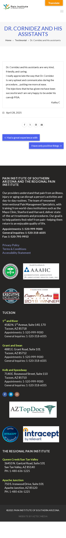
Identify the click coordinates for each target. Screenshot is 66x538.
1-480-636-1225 (19, 471)
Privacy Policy (10, 245)
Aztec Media (40, 516)
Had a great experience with (21, 137)
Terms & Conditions (14, 249)
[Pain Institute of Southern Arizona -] (15, 11)
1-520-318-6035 (35, 232)
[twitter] (30, 124)
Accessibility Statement (16, 252)
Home (8, 40)
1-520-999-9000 (32, 229)
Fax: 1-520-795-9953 (15, 236)
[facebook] (24, 124)
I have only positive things (45, 145)
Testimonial (21, 40)
